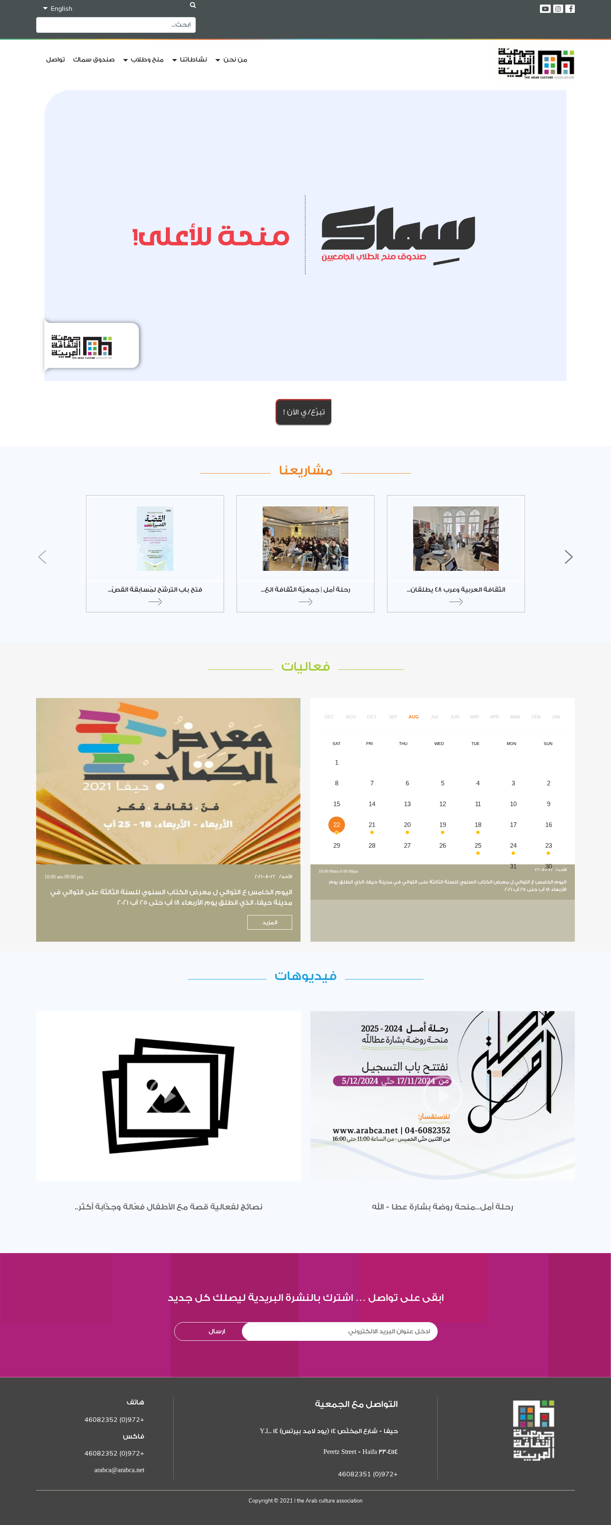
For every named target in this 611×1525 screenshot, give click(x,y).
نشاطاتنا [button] (192, 59)
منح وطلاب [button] (146, 59)
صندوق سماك (94, 59)
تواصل (55, 59)
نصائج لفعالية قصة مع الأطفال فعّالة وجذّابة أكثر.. (168, 1207)
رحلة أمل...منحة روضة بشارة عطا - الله (442, 1207)
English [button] (60, 8)
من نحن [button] (234, 59)
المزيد (269, 922)
